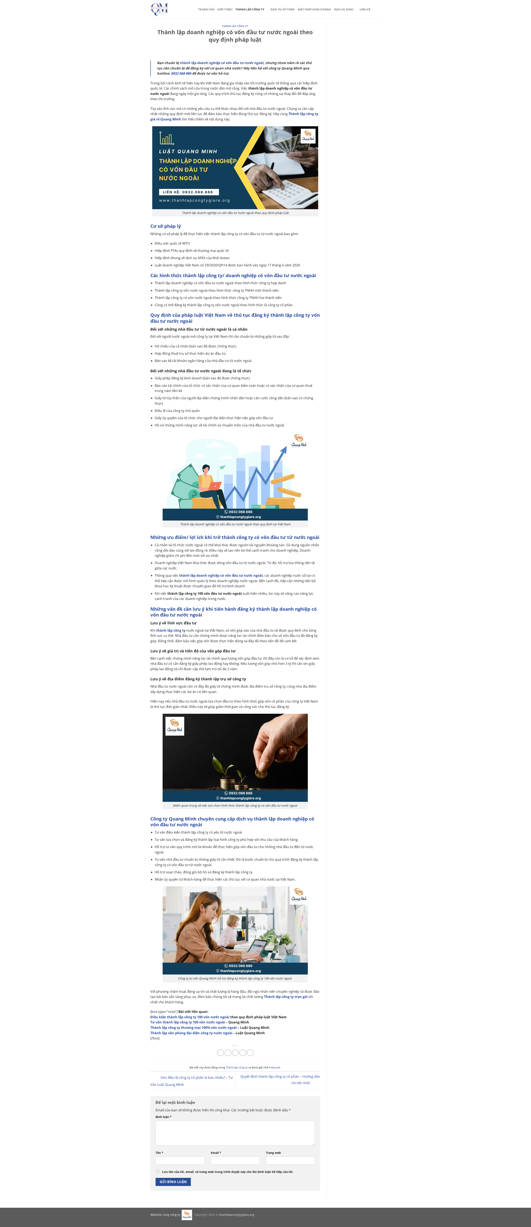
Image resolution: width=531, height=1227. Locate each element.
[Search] (379, 9)
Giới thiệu (225, 9)
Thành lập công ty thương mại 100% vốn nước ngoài (193, 1027)
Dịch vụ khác (344, 9)
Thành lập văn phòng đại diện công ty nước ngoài (191, 1033)
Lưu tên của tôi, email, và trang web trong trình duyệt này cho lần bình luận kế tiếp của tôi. (227, 1172)
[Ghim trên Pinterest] (242, 1052)
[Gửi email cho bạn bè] (235, 1052)
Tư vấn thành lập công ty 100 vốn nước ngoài (187, 1022)
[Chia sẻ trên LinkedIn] (250, 1052)
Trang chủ (206, 9)
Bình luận (164, 1117)
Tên (159, 1153)
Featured (274, 1067)
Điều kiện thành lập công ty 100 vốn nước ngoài (189, 1017)
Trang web (273, 1153)
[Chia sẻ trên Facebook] (220, 1052)
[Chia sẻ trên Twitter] (227, 1052)
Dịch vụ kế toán (282, 9)
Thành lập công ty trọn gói (286, 996)
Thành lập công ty (249, 9)
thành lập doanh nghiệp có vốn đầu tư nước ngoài (221, 63)
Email (216, 1153)
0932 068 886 (181, 73)
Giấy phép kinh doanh (314, 9)
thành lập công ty (170, 630)
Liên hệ (365, 9)
